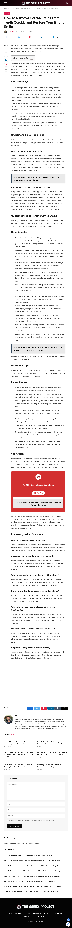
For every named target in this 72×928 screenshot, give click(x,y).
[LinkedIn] (6, 60)
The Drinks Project (38, 921)
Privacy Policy (56, 914)
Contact (27, 914)
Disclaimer (26, 916)
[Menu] (5, 3)
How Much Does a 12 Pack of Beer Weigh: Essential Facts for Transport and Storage (32, 871)
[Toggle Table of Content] (31, 58)
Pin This (40, 493)
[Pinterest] (6, 65)
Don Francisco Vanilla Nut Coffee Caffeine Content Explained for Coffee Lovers (52, 753)
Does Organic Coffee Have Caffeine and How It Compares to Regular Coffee (51, 766)
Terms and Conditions (41, 916)
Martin (12, 31)
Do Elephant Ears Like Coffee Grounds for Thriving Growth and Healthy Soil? (18, 766)
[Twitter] (6, 55)
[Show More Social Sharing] (63, 37)
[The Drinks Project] (36, 3)
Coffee (7, 13)
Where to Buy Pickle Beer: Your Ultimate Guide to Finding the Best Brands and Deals (32, 876)
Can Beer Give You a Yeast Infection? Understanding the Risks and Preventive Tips (31, 891)
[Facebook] (6, 50)
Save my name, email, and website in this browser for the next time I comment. (32, 820)
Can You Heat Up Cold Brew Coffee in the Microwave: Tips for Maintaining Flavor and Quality (19, 754)
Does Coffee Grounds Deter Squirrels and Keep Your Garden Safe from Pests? (51, 743)
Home (10, 914)
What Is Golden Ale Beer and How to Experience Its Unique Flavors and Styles (29, 881)
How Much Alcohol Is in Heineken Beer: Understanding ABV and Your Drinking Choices (33, 866)
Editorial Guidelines (40, 914)
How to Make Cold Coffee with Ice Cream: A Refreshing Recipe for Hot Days (19, 743)
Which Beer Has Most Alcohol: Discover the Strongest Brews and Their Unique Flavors (32, 861)
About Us (17, 914)
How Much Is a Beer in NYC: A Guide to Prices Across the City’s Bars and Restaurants (32, 886)
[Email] (6, 69)
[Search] (67, 3)
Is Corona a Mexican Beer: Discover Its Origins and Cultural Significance (28, 855)
